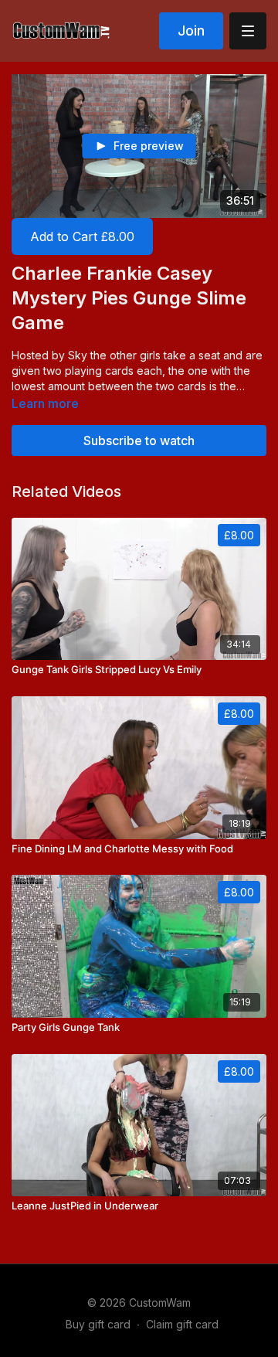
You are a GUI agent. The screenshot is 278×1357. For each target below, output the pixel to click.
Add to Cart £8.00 (82, 236)
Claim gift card (182, 1324)
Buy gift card (98, 1324)
